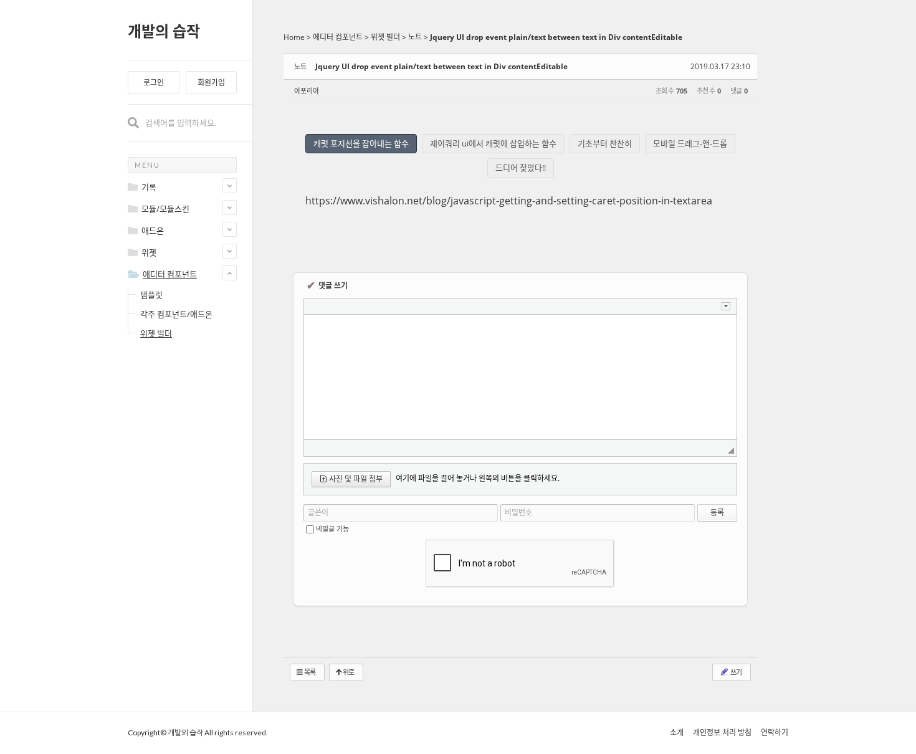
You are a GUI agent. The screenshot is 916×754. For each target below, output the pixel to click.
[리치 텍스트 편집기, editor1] (520, 377)
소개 (677, 732)
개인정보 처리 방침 (722, 732)
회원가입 (211, 82)
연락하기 (774, 732)
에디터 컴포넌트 (338, 37)
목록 (309, 672)
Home (294, 37)
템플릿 (151, 294)
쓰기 (735, 672)
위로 (347, 672)
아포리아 (306, 90)
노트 (415, 37)
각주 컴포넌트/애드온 (176, 314)
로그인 (153, 82)
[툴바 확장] (726, 306)
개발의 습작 (164, 31)
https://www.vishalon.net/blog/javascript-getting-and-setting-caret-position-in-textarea (508, 201)
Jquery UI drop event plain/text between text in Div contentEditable (556, 37)
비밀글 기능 (332, 528)
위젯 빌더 (156, 333)
